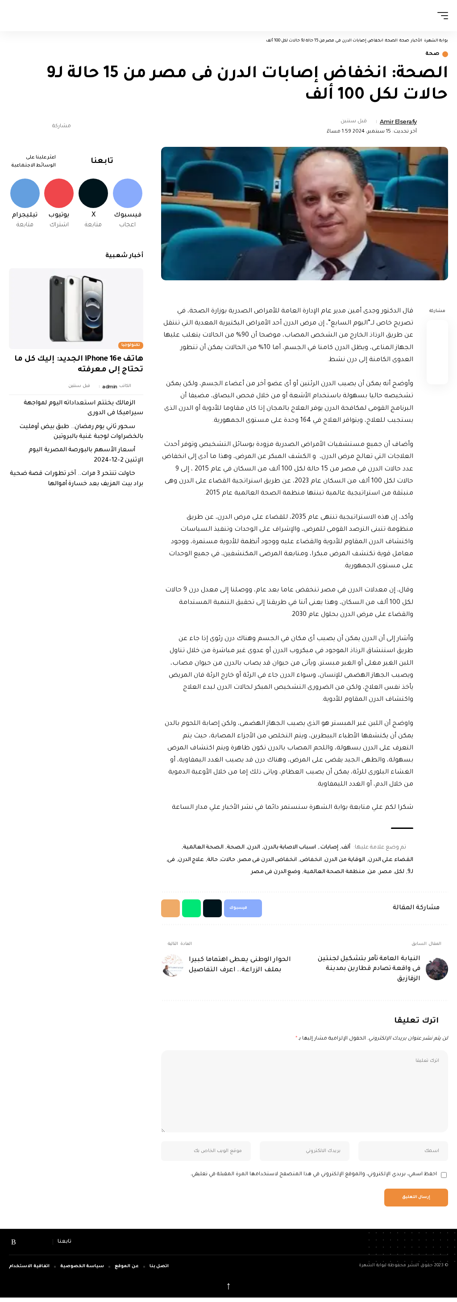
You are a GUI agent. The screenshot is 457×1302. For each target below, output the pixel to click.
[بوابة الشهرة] (227, 15)
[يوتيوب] (24, 1242)
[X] (93, 204)
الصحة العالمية (203, 847)
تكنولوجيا (130, 345)
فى (171, 860)
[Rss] (13, 1242)
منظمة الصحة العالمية (334, 872)
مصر (385, 872)
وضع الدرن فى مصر (276, 872)
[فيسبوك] (45, 1242)
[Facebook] (128, 204)
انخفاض (311, 860)
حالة (212, 860)
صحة (432, 54)
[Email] (15, 127)
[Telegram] (25, 204)
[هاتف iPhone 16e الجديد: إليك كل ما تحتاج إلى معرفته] (76, 308)
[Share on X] (29, 127)
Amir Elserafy (398, 121)
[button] (440, 15)
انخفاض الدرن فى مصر (267, 860)
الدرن (253, 847)
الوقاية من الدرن (344, 860)
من (372, 872)
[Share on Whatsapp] (437, 373)
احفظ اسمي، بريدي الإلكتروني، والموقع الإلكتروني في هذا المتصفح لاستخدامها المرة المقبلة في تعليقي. (313, 1174)
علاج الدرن (191, 860)
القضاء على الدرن (390, 860)
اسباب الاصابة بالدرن (289, 847)
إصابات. (328, 847)
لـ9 (410, 872)
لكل (399, 872)
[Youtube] (59, 204)
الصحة (236, 847)
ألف (345, 847)
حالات (227, 860)
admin (109, 386)
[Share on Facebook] (43, 127)
